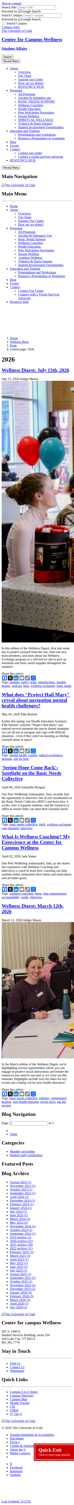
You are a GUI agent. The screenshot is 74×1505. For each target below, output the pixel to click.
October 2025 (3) (21, 1281)
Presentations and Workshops (37, 272)
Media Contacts (20, 1453)
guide (24, 897)
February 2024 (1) (22, 1204)
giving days (47, 1102)
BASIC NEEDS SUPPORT (36, 101)
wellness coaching (21, 893)
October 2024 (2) (21, 1230)
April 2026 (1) (19, 1303)
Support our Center (30, 79)
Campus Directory (22, 1395)
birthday (44, 1098)
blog (26, 686)
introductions (46, 682)
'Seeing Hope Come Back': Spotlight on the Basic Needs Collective (31, 773)
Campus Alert (11, 27)
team (33, 682)
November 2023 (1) (23, 1186)
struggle (7, 759)
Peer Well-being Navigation (36, 112)
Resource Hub (19, 302)
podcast (17, 686)
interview (27, 828)
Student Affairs (14, 48)
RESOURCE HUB (31, 87)
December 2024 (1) (22, 1200)
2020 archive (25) (21, 1241)
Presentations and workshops (37, 134)
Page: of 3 (28, 1123)
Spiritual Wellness (30, 257)
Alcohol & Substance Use (35, 235)
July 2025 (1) (18, 1270)
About (14, 68)
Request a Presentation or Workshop (41, 276)
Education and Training (25, 268)
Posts (13, 345)
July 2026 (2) (18, 1307)
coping (32, 755)
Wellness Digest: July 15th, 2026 (35, 370)
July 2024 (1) (18, 1211)
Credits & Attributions (24, 1446)
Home (14, 206)
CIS (12, 1406)
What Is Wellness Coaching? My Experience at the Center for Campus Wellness (36, 842)
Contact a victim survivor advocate (40, 156)
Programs (16, 90)
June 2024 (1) (19, 1215)
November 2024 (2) (23, 1226)
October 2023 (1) (21, 1189)
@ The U (16, 1414)
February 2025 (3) (22, 1252)
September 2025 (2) (23, 1278)
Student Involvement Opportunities (41, 127)
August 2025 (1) (20, 1274)
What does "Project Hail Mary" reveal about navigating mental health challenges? (36, 700)
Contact (15, 149)
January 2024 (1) (21, 1208)
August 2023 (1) (20, 1182)
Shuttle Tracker (20, 1403)
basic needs (64, 686)
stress (38, 893)
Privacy (15, 1442)
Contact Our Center (31, 290)
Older (13, 1134)
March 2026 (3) (20, 1300)
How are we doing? (31, 83)
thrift (42, 824)
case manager (10, 828)
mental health (18, 755)
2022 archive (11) (21, 1248)
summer (14, 682)
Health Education (29, 109)
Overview (24, 72)
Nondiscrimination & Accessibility (32, 1435)
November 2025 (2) (23, 1285)
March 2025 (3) (20, 1255)
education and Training (25, 131)
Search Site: (9, 7)
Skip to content (11, 3)
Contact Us (17, 1367)
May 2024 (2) (19, 1222)
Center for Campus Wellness (32, 39)
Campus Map (18, 1399)
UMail (14, 1410)
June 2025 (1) (19, 1267)
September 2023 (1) (23, 1193)
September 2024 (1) (23, 1233)
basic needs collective (23, 824)
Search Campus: (12, 15)
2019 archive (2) (20, 1237)
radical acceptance (50, 755)
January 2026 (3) (21, 1292)
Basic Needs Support (31, 239)
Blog (13, 142)
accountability (11, 897)
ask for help (21, 759)
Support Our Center (31, 221)
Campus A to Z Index (24, 1392)
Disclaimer (17, 1438)
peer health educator (26, 1102)
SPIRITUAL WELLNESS (35, 120)
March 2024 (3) (20, 1219)
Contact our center (30, 153)
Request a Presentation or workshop (41, 138)
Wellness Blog (19, 342)
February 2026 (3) (22, 1296)
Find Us (15, 1363)
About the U (18, 1449)
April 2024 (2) (19, 1197)
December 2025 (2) (22, 1289)
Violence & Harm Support (35, 123)
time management (54, 893)
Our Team (24, 75)
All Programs (26, 94)
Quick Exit (54, 1451)
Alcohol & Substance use (34, 98)
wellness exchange (43, 686)
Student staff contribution (26, 1155)
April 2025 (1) (19, 1259)
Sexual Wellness (28, 116)
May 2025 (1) (19, 1263)
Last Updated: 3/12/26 (16, 1501)
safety (25, 682)
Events (14, 145)
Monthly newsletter (22, 1151)
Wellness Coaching (30, 105)
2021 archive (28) (21, 1244)
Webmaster (17, 1371)
